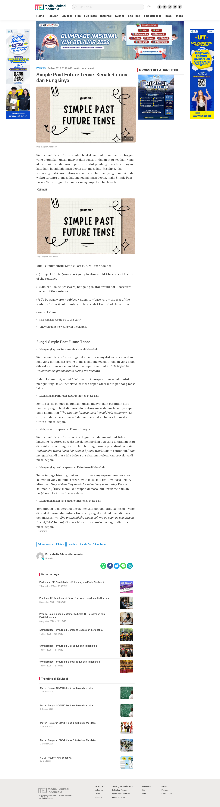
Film (78, 16)
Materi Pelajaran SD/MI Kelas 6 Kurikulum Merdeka (68, 740)
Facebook (99, 786)
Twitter (97, 793)
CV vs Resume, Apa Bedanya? (56, 758)
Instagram (99, 790)
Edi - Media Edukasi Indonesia (64, 554)
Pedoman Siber (118, 797)
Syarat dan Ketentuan (121, 793)
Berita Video (166, 793)
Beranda (165, 786)
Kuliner (119, 16)
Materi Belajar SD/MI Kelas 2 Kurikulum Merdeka (66, 688)
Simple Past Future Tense (93, 544)
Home (40, 16)
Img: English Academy (46, 147)
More (179, 16)
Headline (72, 544)
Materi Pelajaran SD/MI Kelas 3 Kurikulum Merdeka (68, 723)
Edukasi (67, 16)
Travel (168, 16)
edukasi (60, 544)
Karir (144, 793)
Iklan (144, 790)
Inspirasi (105, 16)
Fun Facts (90, 16)
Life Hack (134, 16)
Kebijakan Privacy (119, 790)
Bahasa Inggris (45, 544)
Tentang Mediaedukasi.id (122, 786)
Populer (53, 16)
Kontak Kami (147, 786)
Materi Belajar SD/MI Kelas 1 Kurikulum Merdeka (66, 705)
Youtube (98, 797)
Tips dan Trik (152, 16)
